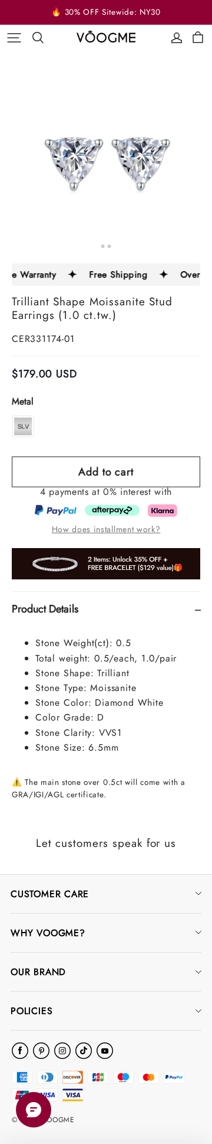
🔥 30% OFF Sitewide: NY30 (105, 12)
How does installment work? (106, 529)
